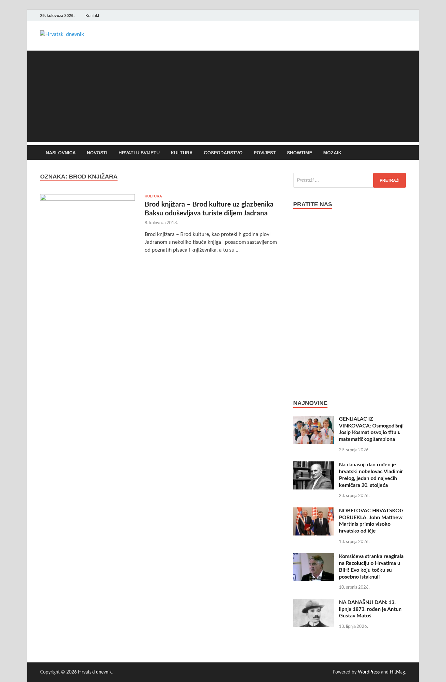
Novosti (97, 152)
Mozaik (332, 152)
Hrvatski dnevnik (95, 672)
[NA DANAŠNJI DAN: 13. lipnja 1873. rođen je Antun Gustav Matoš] (313, 603)
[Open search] (402, 153)
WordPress (369, 672)
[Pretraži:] (349, 180)
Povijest (265, 152)
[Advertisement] (223, 96)
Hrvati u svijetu (139, 152)
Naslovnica (61, 152)
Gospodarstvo (223, 152)
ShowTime (299, 152)
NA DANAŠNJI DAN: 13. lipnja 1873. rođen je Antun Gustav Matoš (370, 609)
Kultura (182, 152)
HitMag (397, 672)
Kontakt (92, 15)
